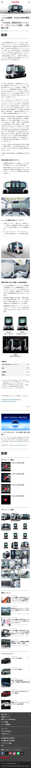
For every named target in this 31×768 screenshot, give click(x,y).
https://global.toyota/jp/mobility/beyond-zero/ (18, 445)
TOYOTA (15, 2)
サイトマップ (4, 728)
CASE (28, 613)
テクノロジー (23, 613)
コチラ (14, 388)
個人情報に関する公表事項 (8, 740)
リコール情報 (4, 722)
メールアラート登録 (6, 743)
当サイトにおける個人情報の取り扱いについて (10, 763)
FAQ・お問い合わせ (6, 731)
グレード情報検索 (5, 724)
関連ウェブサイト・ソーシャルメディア (11, 749)
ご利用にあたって (5, 733)
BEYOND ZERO (4, 30)
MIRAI (26, 645)
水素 (20, 613)
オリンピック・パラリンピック (22, 30)
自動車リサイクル (5, 717)
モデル (20, 645)
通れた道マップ (5, 714)
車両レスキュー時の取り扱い (8, 719)
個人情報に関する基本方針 (8, 738)
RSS (2, 745)
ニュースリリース (11, 30)
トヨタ (23, 645)
